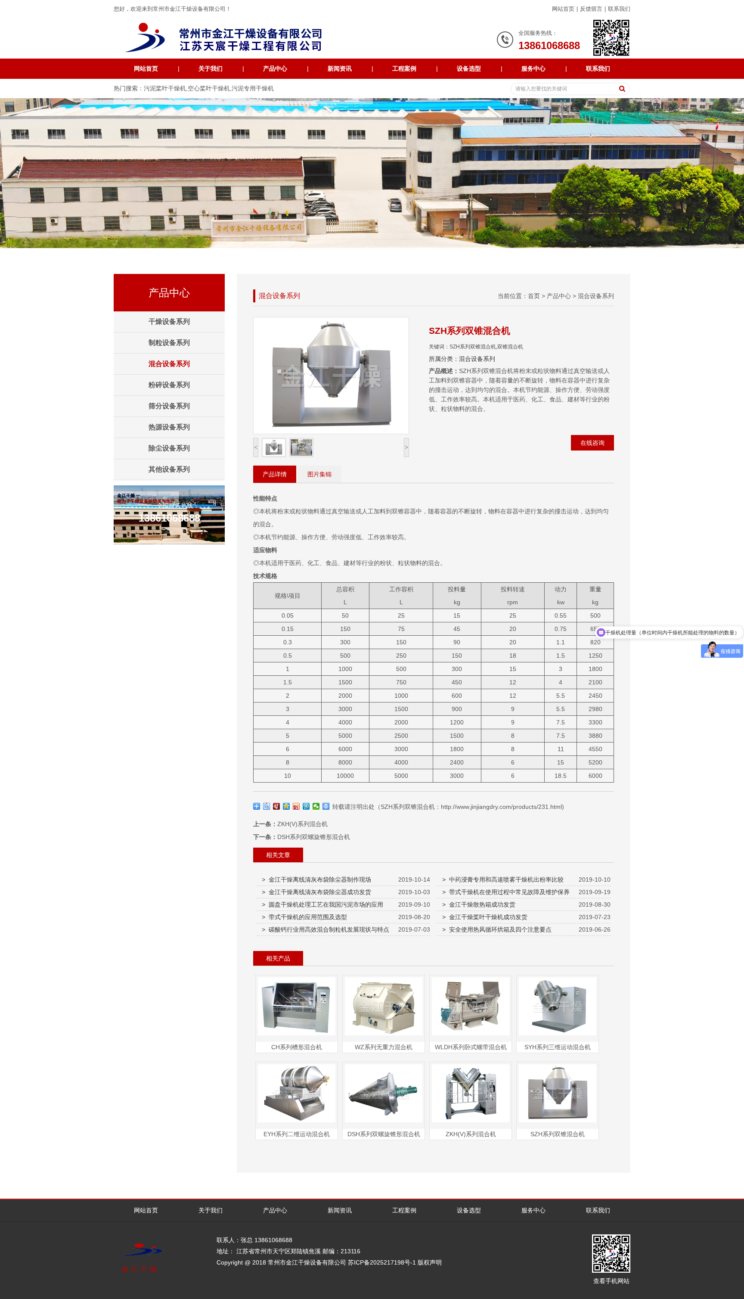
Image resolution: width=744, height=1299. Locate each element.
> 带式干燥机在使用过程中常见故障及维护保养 (506, 892)
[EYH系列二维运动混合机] (297, 1122)
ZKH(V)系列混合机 (302, 823)
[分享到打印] (326, 806)
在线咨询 (592, 442)
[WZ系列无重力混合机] (384, 1035)
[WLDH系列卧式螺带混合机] (471, 1035)
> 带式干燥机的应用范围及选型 (304, 917)
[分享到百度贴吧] (266, 806)
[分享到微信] (316, 806)
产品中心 (275, 68)
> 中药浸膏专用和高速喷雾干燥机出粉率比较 (503, 879)
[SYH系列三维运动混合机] (557, 1035)
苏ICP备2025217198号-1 (382, 1262)
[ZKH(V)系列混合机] (471, 1122)
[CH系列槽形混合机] (297, 1035)
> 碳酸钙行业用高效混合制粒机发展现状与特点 (325, 929)
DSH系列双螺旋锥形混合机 (313, 836)
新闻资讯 (340, 68)
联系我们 (619, 9)
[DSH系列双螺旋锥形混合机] (384, 1122)
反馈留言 (591, 9)
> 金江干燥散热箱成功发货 (478, 904)
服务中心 (533, 68)
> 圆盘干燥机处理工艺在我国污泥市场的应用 (322, 904)
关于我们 (210, 68)
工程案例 (404, 68)
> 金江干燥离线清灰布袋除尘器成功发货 (316, 892)
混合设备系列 (596, 295)
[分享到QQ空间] (286, 806)
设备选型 (469, 68)
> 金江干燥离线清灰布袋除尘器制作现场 (316, 879)
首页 (534, 295)
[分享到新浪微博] (296, 806)
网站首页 (563, 9)
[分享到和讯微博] (276, 806)
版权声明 (430, 1262)
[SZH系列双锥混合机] (557, 1122)
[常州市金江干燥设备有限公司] (231, 37)
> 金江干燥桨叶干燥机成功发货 (484, 917)
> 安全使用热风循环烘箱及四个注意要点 (497, 929)
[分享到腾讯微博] (306, 806)
